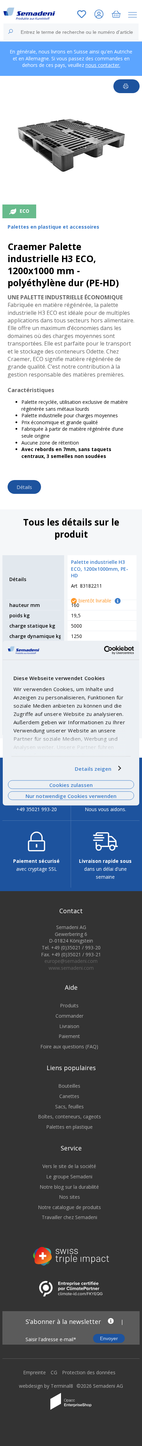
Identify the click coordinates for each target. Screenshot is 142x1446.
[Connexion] (99, 15)
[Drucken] (126, 86)
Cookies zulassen (71, 784)
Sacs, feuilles (69, 1106)
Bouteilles (69, 1086)
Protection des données (88, 1372)
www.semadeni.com (71, 968)
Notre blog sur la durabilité (69, 1187)
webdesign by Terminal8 (46, 1386)
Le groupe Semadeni (69, 1176)
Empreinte (34, 1372)
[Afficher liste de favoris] (82, 15)
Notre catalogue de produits (69, 1207)
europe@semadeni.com (71, 961)
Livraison (69, 1026)
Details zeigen (93, 768)
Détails (24, 487)
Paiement (69, 1036)
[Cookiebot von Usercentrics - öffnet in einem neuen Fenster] (104, 650)
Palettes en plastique (69, 1127)
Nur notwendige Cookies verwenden (71, 795)
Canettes (69, 1096)
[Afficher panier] (116, 15)
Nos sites (69, 1197)
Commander (69, 1016)
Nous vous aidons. (105, 809)
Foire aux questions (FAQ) (69, 1046)
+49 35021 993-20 (36, 809)
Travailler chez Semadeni (69, 1217)
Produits (69, 1005)
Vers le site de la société (69, 1166)
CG (54, 1372)
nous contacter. (102, 65)
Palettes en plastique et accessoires (53, 226)
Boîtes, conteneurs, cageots (69, 1116)
